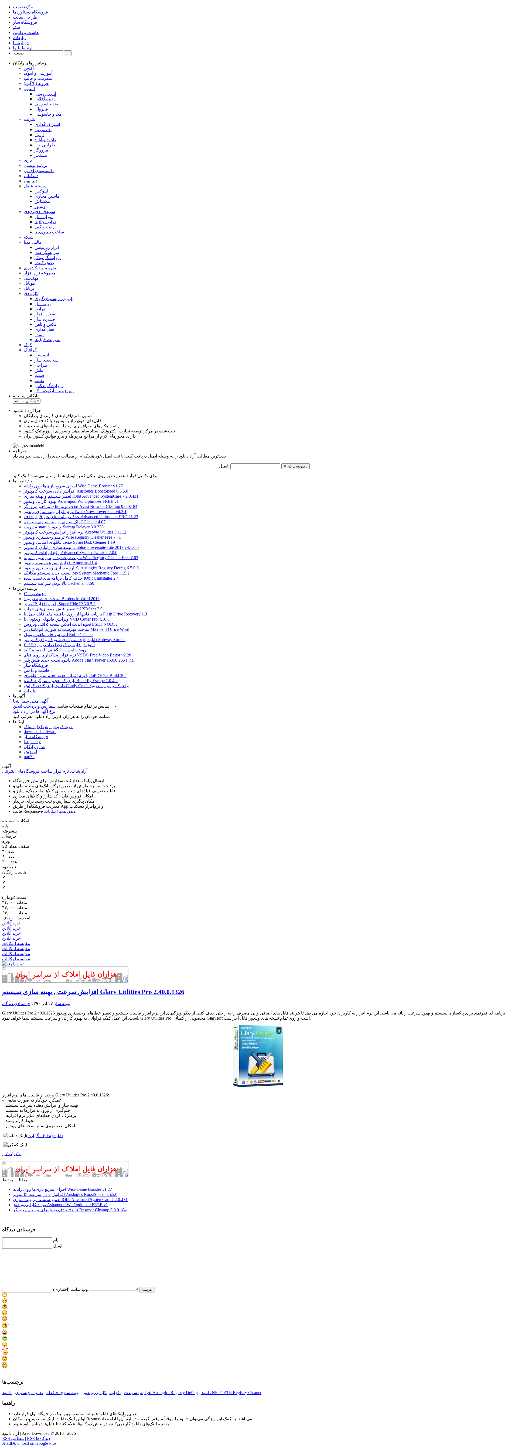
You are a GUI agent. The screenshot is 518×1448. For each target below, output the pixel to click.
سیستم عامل (35, 186)
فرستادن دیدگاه (16, 1003)
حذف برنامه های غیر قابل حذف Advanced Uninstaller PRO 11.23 (81, 516)
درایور (40, 309)
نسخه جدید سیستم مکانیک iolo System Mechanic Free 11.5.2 (77, 573)
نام (55, 1240)
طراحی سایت (25, 17)
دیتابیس (30, 180)
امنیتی (29, 88)
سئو (16, 27)
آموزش (30, 751)
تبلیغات (19, 37)
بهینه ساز (43, 303)
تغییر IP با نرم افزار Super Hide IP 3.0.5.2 (60, 603)
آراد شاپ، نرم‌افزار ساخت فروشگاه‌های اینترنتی (44, 771)
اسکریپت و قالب (38, 78)
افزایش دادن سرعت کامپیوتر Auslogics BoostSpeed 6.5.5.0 (76, 491)
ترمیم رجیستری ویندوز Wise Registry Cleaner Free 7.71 (72, 537)
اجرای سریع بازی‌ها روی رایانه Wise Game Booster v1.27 (73, 486)
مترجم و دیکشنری (40, 268)
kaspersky (32, 741)
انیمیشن (42, 355)
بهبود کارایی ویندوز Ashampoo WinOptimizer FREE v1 (71, 501)
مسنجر (41, 155)
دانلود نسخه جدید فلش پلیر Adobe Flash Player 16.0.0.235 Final (79, 660)
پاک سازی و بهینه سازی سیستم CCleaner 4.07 (64, 522)
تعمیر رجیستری (29, 1392)
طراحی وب (45, 145)
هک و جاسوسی (48, 114)
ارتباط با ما (22, 48)
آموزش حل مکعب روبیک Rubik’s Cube (58, 634)
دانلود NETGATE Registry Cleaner (231, 1392)
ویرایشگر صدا (47, 252)
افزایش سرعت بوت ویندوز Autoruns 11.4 (60, 562)
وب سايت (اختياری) (70, 1289)
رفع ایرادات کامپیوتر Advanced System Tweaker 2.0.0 (70, 552)
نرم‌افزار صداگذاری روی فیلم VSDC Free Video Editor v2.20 (77, 655)
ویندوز (40, 206)
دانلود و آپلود (45, 139)
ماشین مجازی (47, 196)
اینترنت (30, 119)
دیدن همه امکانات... (61, 811)
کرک (28, 344)
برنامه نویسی (35, 165)
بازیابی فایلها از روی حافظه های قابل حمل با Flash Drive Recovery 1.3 (85, 614)
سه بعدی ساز (47, 360)
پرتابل (29, 288)
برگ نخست (23, 7)
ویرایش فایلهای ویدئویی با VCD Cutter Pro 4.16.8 (67, 619)
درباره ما (21, 42)
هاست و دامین (26, 32)
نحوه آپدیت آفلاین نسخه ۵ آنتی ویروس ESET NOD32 (71, 624)
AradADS (127, 980)
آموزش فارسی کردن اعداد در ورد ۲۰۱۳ (59, 644)
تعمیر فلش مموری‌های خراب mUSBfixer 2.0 (63, 609)
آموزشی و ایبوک (38, 73)
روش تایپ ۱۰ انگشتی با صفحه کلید (55, 650)
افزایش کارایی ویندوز (102, 1392)
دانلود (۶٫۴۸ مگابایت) (44, 1135)
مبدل (39, 334)
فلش (39, 370)
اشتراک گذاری (47, 124)
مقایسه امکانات (16, 943)
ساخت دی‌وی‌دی (49, 232)
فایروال (41, 109)
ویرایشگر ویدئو (48, 257)
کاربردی (31, 293)
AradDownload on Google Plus (29, 1443)
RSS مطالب (13, 1438)
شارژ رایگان (34, 746)
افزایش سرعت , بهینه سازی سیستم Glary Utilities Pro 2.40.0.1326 (93, 991)
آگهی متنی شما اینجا (30, 701)
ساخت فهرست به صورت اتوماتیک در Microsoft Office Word (76, 629)
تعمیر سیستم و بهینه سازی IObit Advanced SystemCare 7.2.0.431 (81, 496)
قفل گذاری (44, 329)
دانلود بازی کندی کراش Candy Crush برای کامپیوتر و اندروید (76, 685)
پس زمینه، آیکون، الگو (54, 390)
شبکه (28, 237)
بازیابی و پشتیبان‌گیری (54, 298)
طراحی (41, 365)
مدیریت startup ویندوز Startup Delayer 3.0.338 (64, 527)
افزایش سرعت (137, 1392)
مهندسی (31, 278)
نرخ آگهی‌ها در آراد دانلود (34, 711)
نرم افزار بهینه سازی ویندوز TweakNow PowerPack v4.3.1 (75, 511)
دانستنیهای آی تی (39, 170)
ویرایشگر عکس (49, 385)
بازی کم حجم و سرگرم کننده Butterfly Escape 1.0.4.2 (71, 680)
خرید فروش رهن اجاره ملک (48, 726)
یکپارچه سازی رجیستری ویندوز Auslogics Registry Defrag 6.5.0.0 (81, 568)
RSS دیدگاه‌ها (38, 1438)
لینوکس (41, 191)
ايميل (57, 1245)
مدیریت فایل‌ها (47, 339)
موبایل (29, 283)
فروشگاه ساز (25, 22)
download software (40, 731)
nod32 (29, 756)
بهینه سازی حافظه (62, 1392)
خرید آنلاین (11, 923)
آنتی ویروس (45, 93)
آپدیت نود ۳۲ (35, 593)
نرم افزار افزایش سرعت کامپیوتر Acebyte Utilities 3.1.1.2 (75, 532)
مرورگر (41, 150)
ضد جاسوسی (46, 104)
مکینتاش (42, 201)
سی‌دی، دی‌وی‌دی (39, 211)
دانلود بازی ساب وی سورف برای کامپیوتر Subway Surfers (74, 639)
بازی (28, 160)
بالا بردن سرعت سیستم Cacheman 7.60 (59, 583)
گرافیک (30, 350)
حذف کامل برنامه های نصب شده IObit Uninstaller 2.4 (71, 578)
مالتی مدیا (33, 242)
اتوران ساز (44, 216)
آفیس (29, 68)
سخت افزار (45, 314)
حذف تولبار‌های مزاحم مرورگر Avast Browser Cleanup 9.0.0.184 (80, 506)
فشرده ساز (45, 319)
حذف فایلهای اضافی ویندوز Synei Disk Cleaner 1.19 (69, 542)
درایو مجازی (45, 221)
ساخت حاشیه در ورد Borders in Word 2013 (62, 598)
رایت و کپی (44, 227)
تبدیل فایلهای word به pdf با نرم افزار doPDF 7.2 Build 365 (75, 675)
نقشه (39, 380)
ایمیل (39, 134)
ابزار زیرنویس (47, 247)
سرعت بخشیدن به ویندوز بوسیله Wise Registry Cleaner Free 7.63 (81, 557)
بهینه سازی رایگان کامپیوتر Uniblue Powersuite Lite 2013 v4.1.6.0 (81, 547)
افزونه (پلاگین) (36, 83)
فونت (39, 375)
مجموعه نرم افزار (40, 273)
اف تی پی (43, 129)
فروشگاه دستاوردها (30, 12)
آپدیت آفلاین (45, 99)
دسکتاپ (31, 175)
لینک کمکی (12, 1154)
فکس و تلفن (46, 324)
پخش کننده (44, 262)
